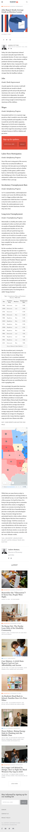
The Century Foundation (17, 737)
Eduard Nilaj (16, 740)
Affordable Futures (15, 623)
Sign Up (22, 144)
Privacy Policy (6, 817)
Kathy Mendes (10, 669)
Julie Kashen (19, 669)
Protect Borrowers (7, 739)
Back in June (10, 64)
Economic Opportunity (16, 6)
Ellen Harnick (8, 634)
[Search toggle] (26, 2)
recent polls (19, 398)
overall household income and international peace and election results (14, 371)
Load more (14, 783)
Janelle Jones (20, 704)
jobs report (9, 538)
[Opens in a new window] (8, 48)
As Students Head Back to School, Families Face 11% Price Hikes (14, 698)
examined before (10, 192)
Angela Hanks (16, 739)
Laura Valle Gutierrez (17, 667)
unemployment (17, 538)
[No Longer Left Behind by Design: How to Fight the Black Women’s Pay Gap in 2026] (14, 754)
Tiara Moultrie (19, 775)
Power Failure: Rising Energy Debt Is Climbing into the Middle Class (13, 733)
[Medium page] (13, 828)
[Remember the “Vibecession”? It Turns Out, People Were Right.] (14, 579)
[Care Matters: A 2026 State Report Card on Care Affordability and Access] (14, 647)
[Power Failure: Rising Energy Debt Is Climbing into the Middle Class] (14, 717)
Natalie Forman (10, 704)
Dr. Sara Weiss (23, 632)
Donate (4, 809)
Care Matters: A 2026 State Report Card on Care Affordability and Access (13, 663)
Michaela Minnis (10, 775)
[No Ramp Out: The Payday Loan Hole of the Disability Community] (14, 612)
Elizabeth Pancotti (16, 702)
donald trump (16, 540)
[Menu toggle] (2, 2)
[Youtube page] (5, 828)
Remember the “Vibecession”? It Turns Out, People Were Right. (14, 595)
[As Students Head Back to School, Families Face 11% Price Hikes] (14, 682)
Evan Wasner (16, 599)
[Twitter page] (9, 828)
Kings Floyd (15, 632)
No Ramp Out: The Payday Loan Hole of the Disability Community (12, 628)
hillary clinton (7, 540)
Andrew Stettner (13, 45)
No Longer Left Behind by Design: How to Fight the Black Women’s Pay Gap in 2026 (14, 770)
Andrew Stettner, (15, 552)
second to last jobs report (10, 55)
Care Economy (11, 658)
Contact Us (5, 813)
